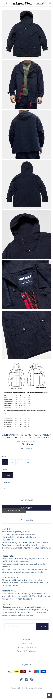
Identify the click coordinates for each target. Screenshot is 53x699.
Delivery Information (26, 647)
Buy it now (26, 508)
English (25, 664)
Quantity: (6, 483)
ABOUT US (26, 643)
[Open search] (7, 3)
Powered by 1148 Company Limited (26, 688)
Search (26, 639)
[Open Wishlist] (49, 695)
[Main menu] (3, 3)
